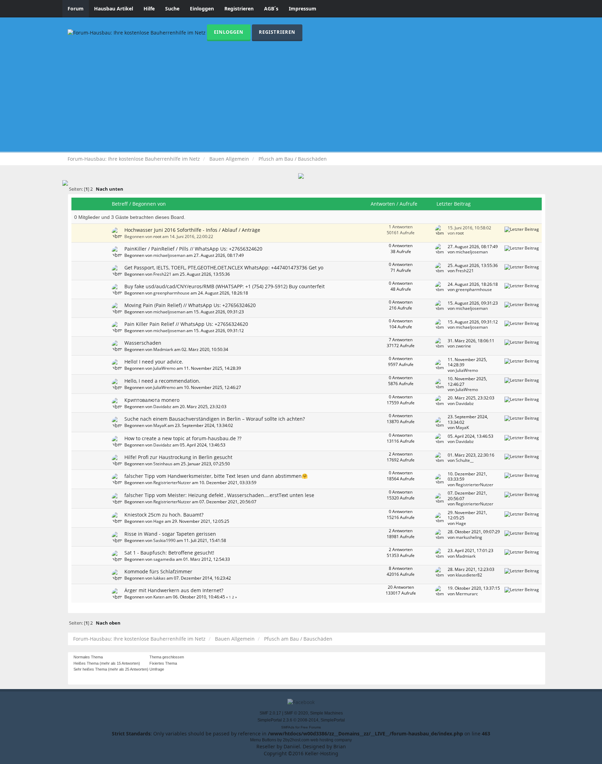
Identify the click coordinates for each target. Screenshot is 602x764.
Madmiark (163, 349)
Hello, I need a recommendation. (162, 380)
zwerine (463, 346)
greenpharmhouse (171, 293)
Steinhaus (162, 463)
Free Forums (311, 727)
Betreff (120, 203)
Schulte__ (464, 460)
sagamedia (164, 559)
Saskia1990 (164, 540)
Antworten (383, 203)
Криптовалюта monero (151, 400)
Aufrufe (408, 203)
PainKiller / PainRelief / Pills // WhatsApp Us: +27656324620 (193, 248)
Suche (172, 8)
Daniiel (292, 746)
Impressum (302, 8)
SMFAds (287, 727)
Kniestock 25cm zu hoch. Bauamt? (163, 514)
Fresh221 (162, 274)
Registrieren (239, 8)
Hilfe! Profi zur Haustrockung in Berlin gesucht (178, 457)
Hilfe (149, 8)
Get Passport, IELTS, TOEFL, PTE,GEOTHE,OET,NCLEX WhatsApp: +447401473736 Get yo (223, 267)
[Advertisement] (301, 93)
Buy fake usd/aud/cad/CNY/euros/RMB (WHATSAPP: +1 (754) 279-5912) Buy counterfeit (224, 286)
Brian (339, 746)
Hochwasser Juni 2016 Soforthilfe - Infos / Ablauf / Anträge (192, 230)
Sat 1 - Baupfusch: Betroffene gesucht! (169, 552)
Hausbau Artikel (113, 8)
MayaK (160, 425)
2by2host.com (296, 740)
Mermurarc (467, 593)
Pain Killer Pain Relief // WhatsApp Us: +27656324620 (186, 324)
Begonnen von (149, 203)
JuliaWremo (164, 368)
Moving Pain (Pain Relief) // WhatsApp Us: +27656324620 (190, 305)
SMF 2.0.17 (270, 713)
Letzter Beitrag (454, 203)
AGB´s (271, 8)
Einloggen (202, 8)
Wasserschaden (142, 342)
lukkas (159, 578)
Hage (158, 521)
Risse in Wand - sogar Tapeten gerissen (170, 533)
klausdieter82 (469, 575)
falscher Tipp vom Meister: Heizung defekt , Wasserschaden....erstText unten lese (219, 495)
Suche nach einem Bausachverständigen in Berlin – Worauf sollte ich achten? (214, 418)
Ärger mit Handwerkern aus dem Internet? (173, 590)
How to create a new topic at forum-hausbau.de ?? (182, 438)
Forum (76, 8)
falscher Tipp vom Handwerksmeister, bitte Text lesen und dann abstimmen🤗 (216, 476)
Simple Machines (326, 713)
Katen (158, 596)
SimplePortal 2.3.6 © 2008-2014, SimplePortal (301, 720)
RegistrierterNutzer (172, 482)
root (157, 236)
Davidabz (162, 406)
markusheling (469, 537)
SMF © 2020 (296, 713)
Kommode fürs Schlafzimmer (158, 571)
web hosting (321, 740)
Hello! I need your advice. (153, 361)
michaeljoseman (169, 255)
